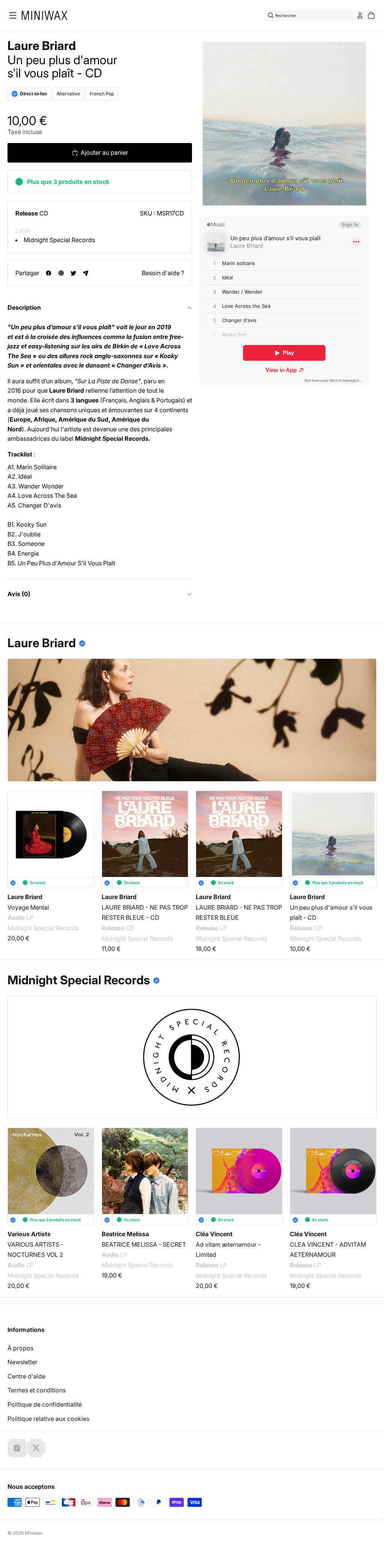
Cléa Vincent (214, 1234)
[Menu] (13, 15)
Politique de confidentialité (45, 1404)
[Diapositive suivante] (366, 831)
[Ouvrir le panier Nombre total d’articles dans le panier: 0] (371, 15)
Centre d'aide (26, 1376)
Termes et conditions (37, 1390)
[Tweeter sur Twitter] (73, 273)
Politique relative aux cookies (48, 1418)
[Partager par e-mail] (85, 273)
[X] (36, 1448)
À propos (20, 1348)
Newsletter (23, 1362)
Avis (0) (19, 594)
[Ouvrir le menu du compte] (360, 15)
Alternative (68, 93)
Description (24, 307)
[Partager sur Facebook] (48, 273)
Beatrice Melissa (125, 1234)
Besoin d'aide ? (163, 273)
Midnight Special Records (59, 240)
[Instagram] (17, 1448)
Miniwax (34, 1533)
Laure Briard (42, 46)
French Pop (102, 93)
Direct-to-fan (33, 93)
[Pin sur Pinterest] (61, 273)
